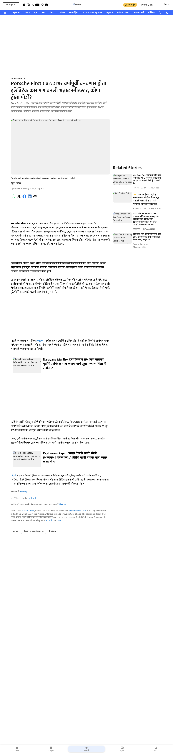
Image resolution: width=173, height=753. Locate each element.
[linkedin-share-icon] (30, 198)
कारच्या (41, 340)
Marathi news (28, 511)
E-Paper (51, 751)
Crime (62, 12)
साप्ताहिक (73, 12)
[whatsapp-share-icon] (13, 198)
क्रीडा (52, 12)
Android (49, 520)
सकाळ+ (156, 751)
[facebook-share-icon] (24, 198)
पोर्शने (14, 475)
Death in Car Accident (34, 531)
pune (15, 531)
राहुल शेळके (16, 183)
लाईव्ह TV (122, 751)
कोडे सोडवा (31, 498)
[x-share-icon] (19, 198)
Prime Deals (147, 5)
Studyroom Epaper (92, 12)
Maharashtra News (77, 511)
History (52, 531)
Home (17, 751)
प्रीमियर (151, 12)
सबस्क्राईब (131, 4)
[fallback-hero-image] (122, 179)
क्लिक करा (63, 504)
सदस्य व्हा (23, 491)
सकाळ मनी (139, 12)
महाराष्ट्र (110, 12)
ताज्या (27, 12)
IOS (59, 520)
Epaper (16, 12)
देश (35, 12)
